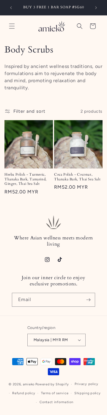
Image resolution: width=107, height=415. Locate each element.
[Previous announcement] (11, 7)
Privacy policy (86, 384)
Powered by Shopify (52, 384)
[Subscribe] (88, 300)
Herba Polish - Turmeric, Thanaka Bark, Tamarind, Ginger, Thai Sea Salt (25, 179)
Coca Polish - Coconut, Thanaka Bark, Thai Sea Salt (77, 177)
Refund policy (23, 393)
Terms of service (54, 393)
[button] (11, 26)
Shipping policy (87, 393)
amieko (28, 384)
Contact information (56, 402)
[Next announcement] (96, 7)
